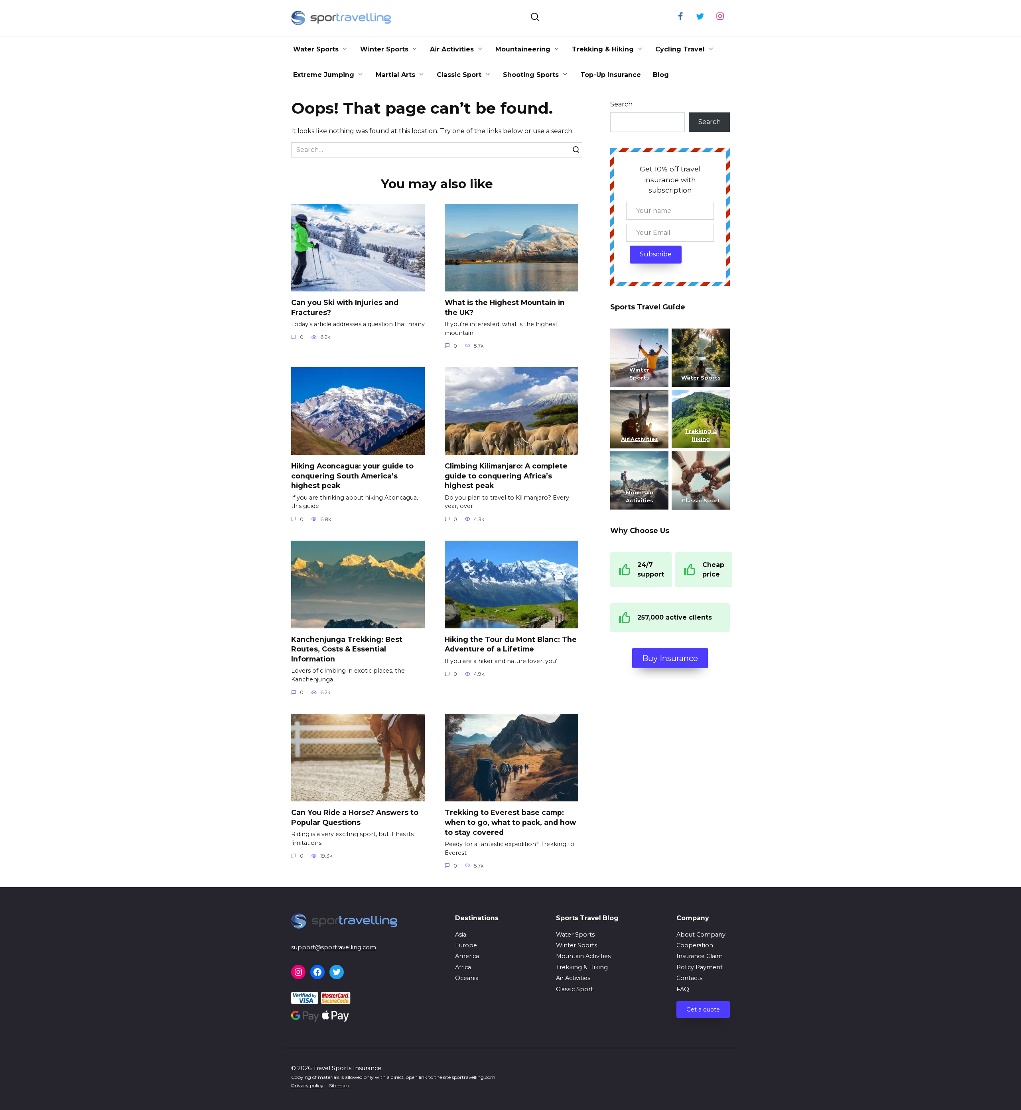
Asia (460, 934)
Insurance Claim (699, 956)
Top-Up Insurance (610, 75)
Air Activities (452, 49)
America (467, 956)
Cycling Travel (680, 49)
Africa (463, 967)
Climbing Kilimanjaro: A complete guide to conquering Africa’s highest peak (506, 476)
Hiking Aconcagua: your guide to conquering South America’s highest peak (352, 476)
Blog (661, 75)
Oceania (467, 978)
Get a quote (703, 1009)
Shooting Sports (531, 75)
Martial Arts (395, 75)
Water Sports (316, 49)
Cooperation (694, 945)
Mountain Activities (583, 956)
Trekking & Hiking (603, 49)
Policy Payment (699, 967)
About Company (700, 934)
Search (621, 104)
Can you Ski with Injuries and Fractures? (344, 307)
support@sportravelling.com (333, 947)
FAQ (682, 989)
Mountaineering (522, 49)
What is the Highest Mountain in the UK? (505, 307)
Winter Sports (384, 49)
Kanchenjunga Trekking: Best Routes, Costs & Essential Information (346, 649)
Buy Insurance (670, 658)
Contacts (689, 978)
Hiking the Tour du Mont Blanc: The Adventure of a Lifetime (511, 644)
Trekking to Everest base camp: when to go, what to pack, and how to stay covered (510, 822)
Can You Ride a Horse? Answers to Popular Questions (354, 817)
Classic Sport (459, 75)
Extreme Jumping (323, 75)
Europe (466, 945)
